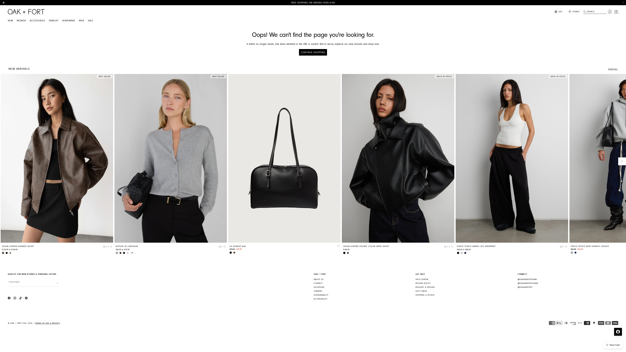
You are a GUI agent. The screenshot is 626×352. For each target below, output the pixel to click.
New (10, 21)
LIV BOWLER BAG (238, 246)
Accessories (37, 21)
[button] (623, 3)
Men (81, 21)
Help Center (422, 279)
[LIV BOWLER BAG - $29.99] (284, 158)
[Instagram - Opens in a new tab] (15, 299)
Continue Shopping (313, 52)
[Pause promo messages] (4, 2)
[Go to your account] (610, 11)
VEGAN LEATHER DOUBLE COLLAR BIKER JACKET (366, 246)
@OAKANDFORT (525, 287)
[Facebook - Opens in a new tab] (9, 299)
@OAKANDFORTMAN (527, 279)
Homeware (68, 21)
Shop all (613, 69)
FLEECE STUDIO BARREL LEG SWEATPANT (476, 246)
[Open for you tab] (618, 332)
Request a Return (425, 287)
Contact (318, 283)
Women (21, 21)
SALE (90, 21)
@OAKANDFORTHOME (528, 283)
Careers (318, 291)
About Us (319, 279)
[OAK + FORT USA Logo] (26, 11)
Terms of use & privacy (47, 323)
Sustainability (321, 295)
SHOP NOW (349, 2)
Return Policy (423, 283)
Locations (319, 287)
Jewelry (53, 21)
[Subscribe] (57, 283)
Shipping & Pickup (425, 295)
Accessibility (320, 299)
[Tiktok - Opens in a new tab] (20, 299)
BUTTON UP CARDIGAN (127, 246)
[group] (57, 165)
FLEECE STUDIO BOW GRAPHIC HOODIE (590, 246)
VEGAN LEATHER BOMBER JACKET (18, 246)
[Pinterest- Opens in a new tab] (26, 299)
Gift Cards (421, 291)
